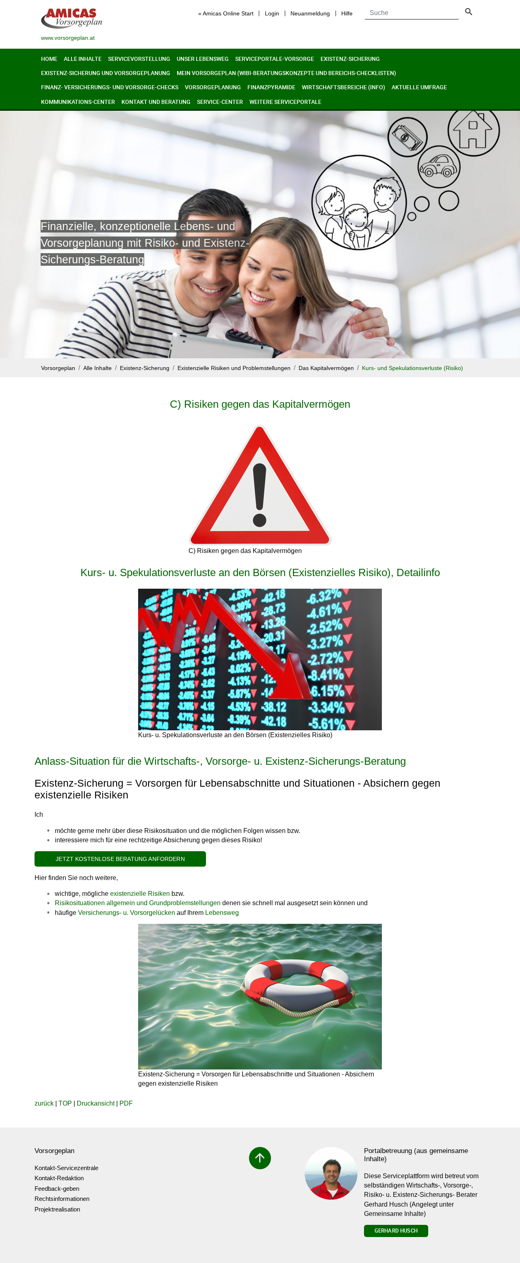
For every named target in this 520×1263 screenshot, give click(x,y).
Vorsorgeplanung (213, 87)
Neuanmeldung (310, 13)
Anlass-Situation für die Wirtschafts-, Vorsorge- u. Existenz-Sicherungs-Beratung (220, 761)
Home (49, 58)
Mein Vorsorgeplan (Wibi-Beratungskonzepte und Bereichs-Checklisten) (286, 73)
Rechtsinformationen (62, 1198)
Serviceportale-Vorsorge (274, 58)
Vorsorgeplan (58, 368)
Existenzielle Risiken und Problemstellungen (234, 368)
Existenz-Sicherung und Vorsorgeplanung (105, 73)
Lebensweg (222, 912)
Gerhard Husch (396, 1230)
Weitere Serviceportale (285, 101)
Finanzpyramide (271, 87)
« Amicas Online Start (226, 13)
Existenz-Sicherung (350, 58)
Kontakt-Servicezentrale (66, 1167)
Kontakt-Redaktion (59, 1178)
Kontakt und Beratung (156, 101)
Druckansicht (96, 1103)
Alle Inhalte (83, 58)
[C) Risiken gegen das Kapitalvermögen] (260, 485)
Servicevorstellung (139, 58)
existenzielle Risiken (140, 893)
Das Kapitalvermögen (326, 368)
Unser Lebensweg (203, 58)
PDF (126, 1103)
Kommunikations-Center (78, 101)
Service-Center (220, 101)
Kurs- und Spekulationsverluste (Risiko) (412, 368)
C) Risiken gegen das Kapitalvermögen (260, 404)
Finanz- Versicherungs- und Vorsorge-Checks (109, 87)
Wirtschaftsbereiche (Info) (343, 87)
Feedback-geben (57, 1188)
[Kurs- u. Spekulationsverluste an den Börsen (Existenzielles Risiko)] (260, 659)
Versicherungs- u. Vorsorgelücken (126, 912)
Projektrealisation (57, 1209)
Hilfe (347, 13)
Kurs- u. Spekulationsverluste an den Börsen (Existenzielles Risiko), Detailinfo (260, 572)
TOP (65, 1103)
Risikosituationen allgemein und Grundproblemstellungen (138, 902)
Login (272, 13)
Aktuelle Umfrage (419, 87)
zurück (44, 1103)
